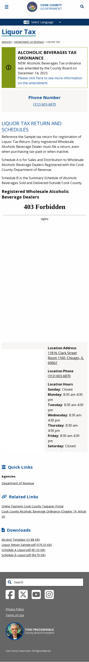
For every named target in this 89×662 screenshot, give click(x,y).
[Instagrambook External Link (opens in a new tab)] (51, 594)
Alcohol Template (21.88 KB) (21, 540)
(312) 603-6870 (44, 104)
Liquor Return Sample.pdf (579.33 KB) (27, 545)
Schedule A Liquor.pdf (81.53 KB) (23, 550)
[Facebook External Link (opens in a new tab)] (12, 594)
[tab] (23, 346)
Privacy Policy (15, 609)
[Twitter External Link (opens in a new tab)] (25, 594)
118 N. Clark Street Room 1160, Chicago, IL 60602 (66, 358)
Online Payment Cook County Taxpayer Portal (32, 506)
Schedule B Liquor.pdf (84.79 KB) (24, 555)
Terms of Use (15, 615)
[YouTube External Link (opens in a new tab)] (38, 594)
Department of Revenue (29, 41)
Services (7, 41)
